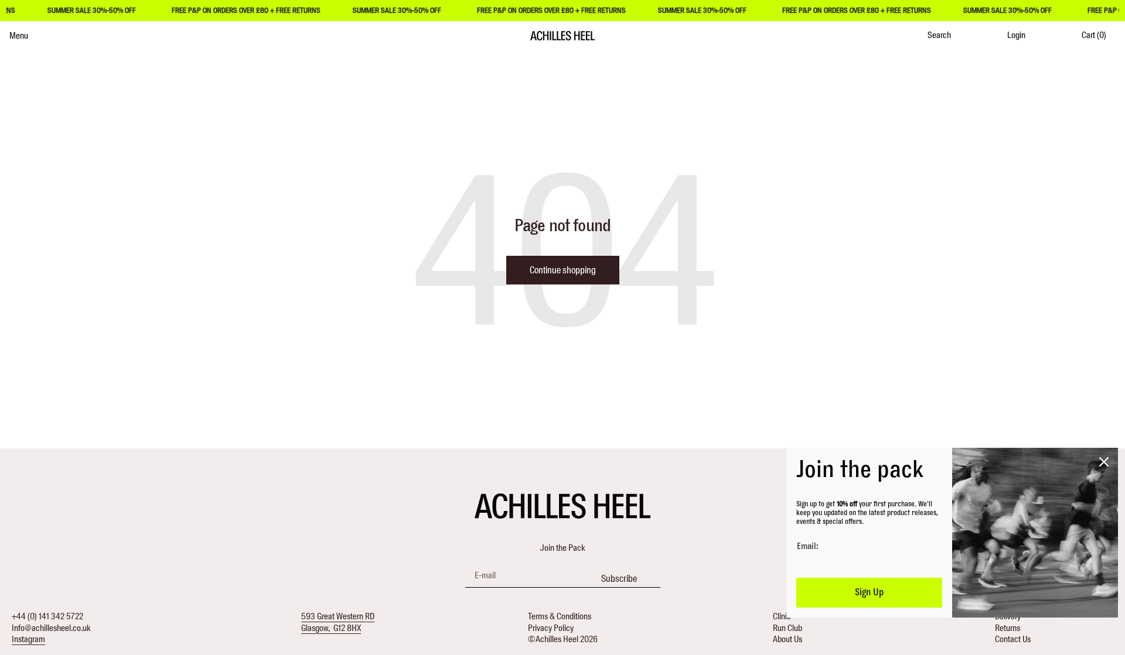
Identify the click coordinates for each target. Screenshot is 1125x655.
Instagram (28, 639)
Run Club (787, 628)
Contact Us (1013, 639)
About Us (787, 639)
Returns (1007, 628)
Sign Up (869, 592)
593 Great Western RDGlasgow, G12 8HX (337, 622)
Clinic (782, 616)
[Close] (1104, 462)
